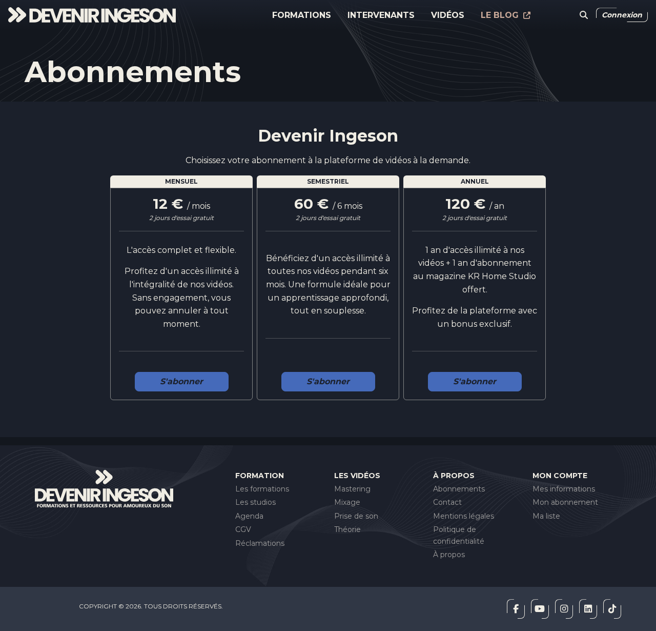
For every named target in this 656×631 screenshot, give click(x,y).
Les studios (255, 502)
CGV (243, 529)
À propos (449, 554)
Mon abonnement (565, 502)
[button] (583, 15)
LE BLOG (501, 15)
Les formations (262, 489)
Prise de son (356, 516)
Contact (447, 502)
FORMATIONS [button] (301, 15)
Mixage (347, 502)
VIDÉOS (447, 15)
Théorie (347, 529)
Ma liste (546, 516)
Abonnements (459, 489)
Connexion (622, 14)
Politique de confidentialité (458, 535)
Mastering (352, 489)
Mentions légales (463, 516)
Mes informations (563, 489)
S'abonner (181, 381)
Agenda (249, 516)
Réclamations (259, 543)
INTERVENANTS (381, 15)
